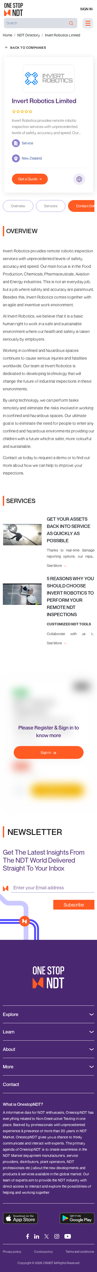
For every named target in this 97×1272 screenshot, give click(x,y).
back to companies (28, 48)
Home (7, 35)
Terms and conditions (80, 1252)
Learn (8, 1031)
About (9, 1049)
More (8, 1066)
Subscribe (74, 905)
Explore (10, 1014)
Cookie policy (43, 1252)
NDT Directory (28, 35)
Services (50, 206)
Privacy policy (12, 1252)
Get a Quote (28, 179)
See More (55, 565)
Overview (18, 206)
